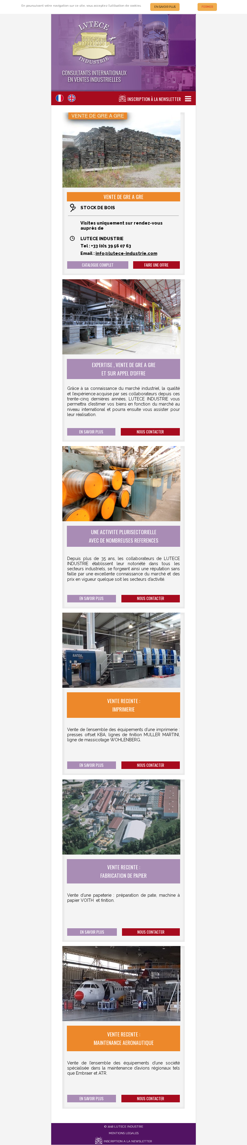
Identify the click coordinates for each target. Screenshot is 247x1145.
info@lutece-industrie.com (126, 253)
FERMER (207, 6)
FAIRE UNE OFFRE (156, 265)
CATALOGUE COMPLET (98, 265)
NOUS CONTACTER (150, 432)
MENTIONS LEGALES (124, 1133)
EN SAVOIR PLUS (165, 6)
